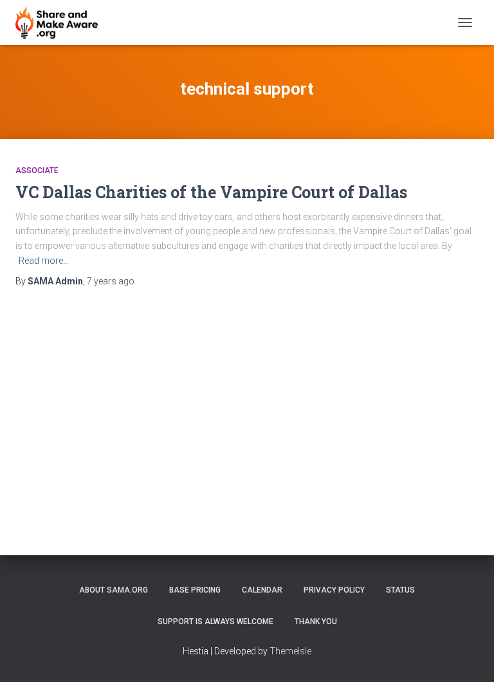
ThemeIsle (290, 651)
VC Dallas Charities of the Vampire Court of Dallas (211, 192)
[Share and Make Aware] (61, 22)
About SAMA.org (113, 589)
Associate (37, 170)
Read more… (44, 260)
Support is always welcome (215, 621)
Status (400, 589)
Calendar (262, 589)
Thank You (316, 621)
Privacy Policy (334, 589)
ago (110, 281)
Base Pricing (195, 589)
